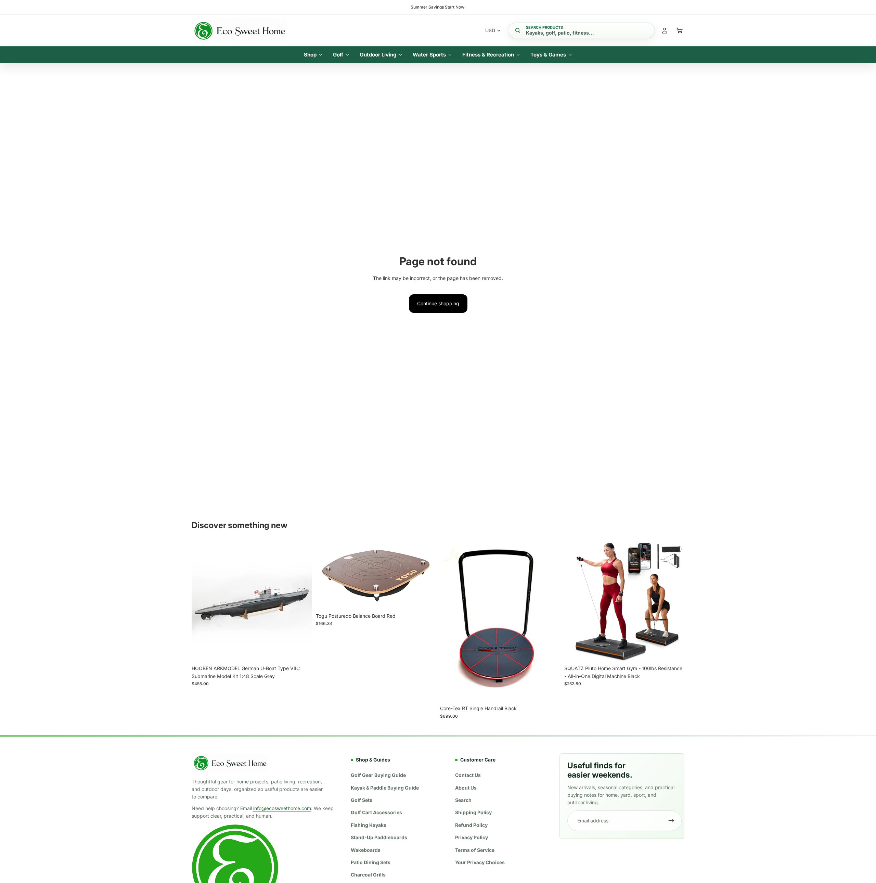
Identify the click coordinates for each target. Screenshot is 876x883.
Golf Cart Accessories (376, 813)
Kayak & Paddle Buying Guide (385, 788)
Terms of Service (474, 850)
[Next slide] (301, 602)
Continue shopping (438, 303)
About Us (466, 788)
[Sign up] (671, 821)
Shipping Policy (473, 813)
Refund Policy (471, 825)
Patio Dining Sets (370, 862)
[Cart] (679, 30)
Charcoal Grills (368, 875)
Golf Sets (361, 800)
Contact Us (468, 775)
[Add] (301, 651)
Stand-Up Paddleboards (379, 837)
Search (463, 800)
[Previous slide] (202, 602)
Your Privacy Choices (480, 862)
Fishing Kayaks (368, 825)
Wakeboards (366, 850)
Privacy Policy (471, 837)
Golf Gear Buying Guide (378, 775)
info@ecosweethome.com (282, 808)
